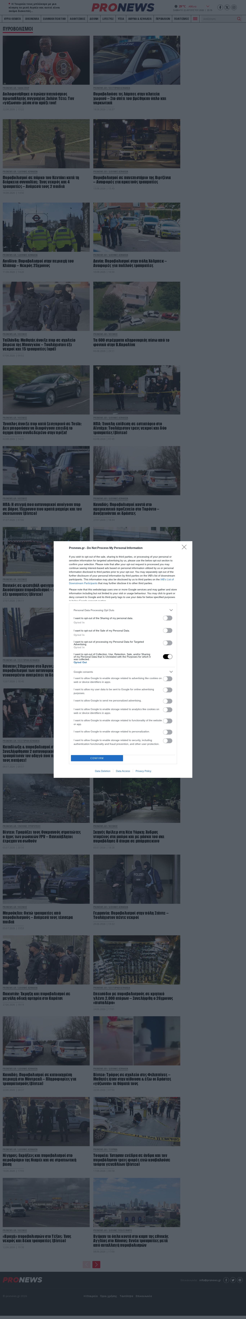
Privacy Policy (143, 771)
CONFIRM (97, 758)
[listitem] (123, 610)
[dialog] (123, 659)
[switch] (167, 618)
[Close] (185, 548)
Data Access (123, 771)
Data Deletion (102, 771)
